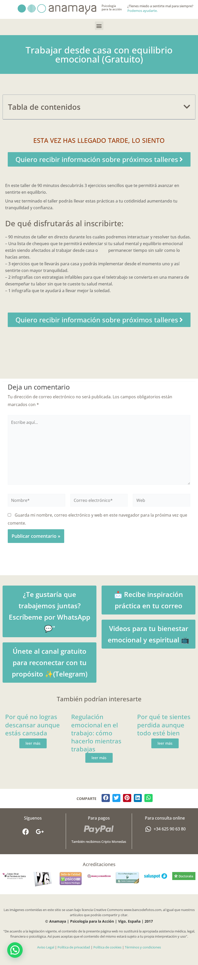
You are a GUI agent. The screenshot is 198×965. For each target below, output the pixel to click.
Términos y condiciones (143, 947)
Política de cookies (107, 947)
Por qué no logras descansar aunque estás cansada (32, 724)
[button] (99, 25)
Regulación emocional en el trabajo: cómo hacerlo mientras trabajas (96, 732)
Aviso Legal (45, 947)
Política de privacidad (73, 947)
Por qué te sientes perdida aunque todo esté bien (164, 724)
